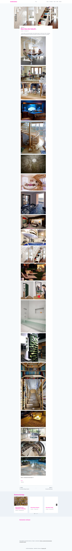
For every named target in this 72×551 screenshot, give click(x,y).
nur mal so (22, 27)
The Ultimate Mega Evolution (24, 488)
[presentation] (21, 501)
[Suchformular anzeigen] (36, 1)
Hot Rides (51, 1)
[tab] (34, 513)
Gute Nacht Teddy (49, 507)
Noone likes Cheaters (35, 507)
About (55, 1)
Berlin (57, 1)
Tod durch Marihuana (49, 488)
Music (48, 1)
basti (17, 510)
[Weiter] (56, 505)
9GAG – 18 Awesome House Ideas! (26, 477)
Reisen (60, 1)
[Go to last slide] (15, 505)
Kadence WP (44, 548)
